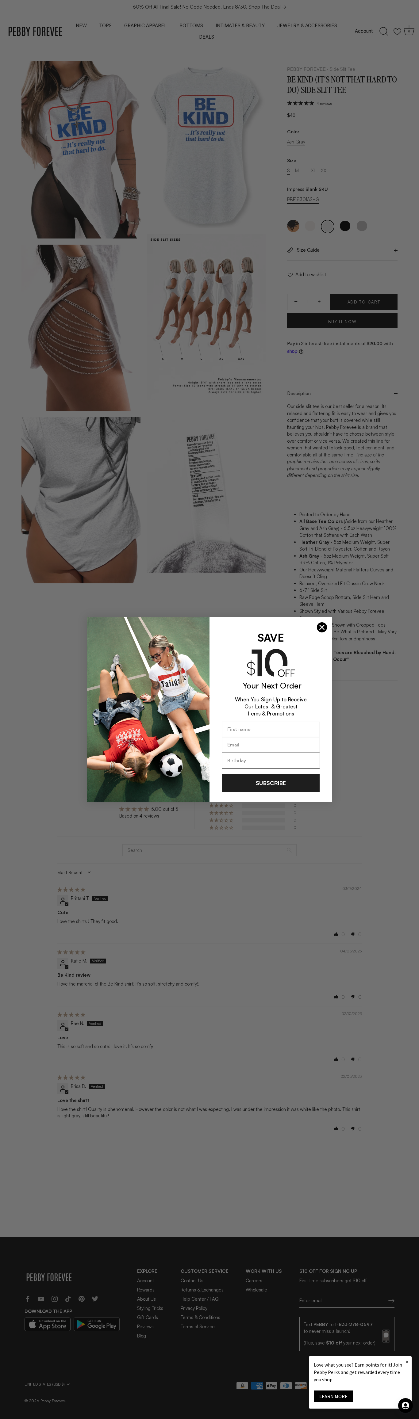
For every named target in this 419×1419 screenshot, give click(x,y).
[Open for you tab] (405, 1405)
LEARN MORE (333, 1396)
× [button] (407, 1361)
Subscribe (271, 783)
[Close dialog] (322, 627)
